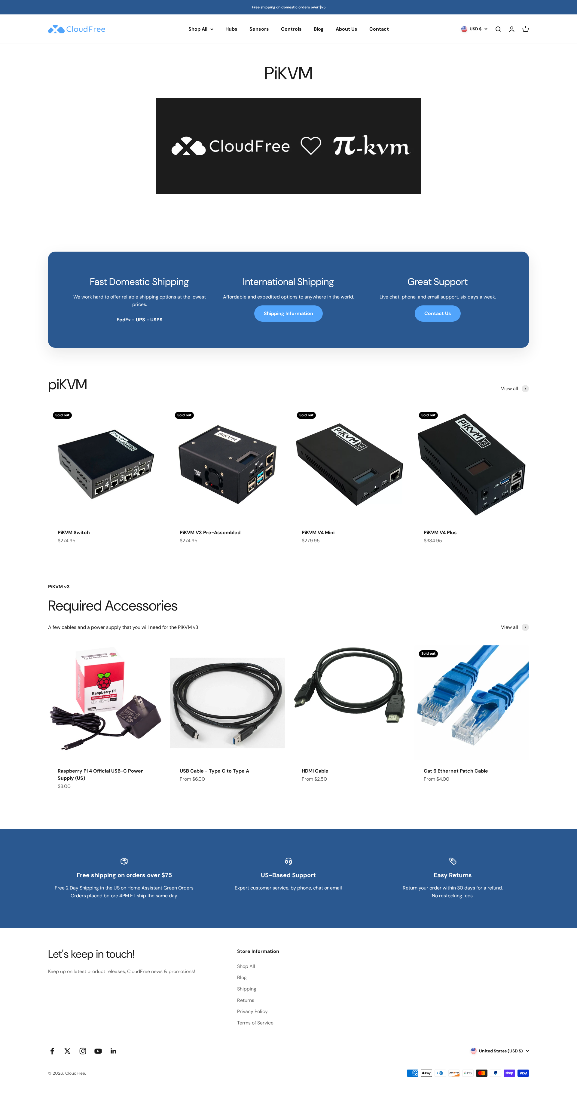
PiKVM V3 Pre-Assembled (210, 532)
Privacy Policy (252, 1011)
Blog (319, 29)
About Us (346, 29)
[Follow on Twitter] (67, 1051)
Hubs (231, 29)
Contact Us (437, 313)
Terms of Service (255, 1023)
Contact (379, 29)
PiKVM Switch (74, 532)
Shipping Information (288, 313)
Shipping (246, 989)
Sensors (259, 29)
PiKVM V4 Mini (318, 532)
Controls (291, 29)
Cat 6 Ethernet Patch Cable (456, 771)
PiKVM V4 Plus (440, 532)
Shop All (197, 29)
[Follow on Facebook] (52, 1051)
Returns (245, 1000)
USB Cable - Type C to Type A (214, 771)
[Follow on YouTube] (98, 1051)
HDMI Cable (315, 771)
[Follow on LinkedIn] (113, 1051)
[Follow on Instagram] (83, 1051)
